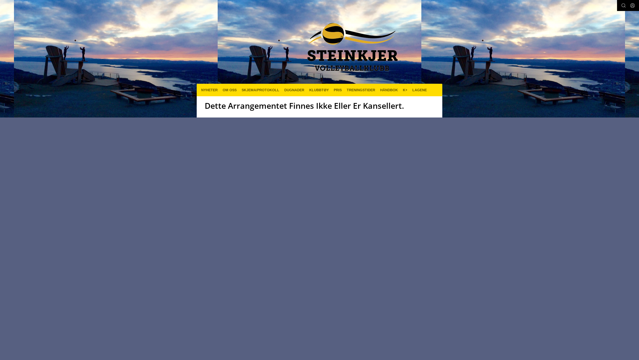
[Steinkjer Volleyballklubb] (351, 44)
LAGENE (419, 90)
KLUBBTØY (319, 90)
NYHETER (209, 90)
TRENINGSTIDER (361, 90)
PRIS (338, 90)
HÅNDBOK (389, 90)
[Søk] (623, 5)
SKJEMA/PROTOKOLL (260, 90)
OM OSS (230, 90)
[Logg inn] (632, 5)
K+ (405, 90)
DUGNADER (294, 90)
